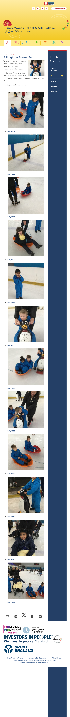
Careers (54, 86)
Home (5, 55)
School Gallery (54, 69)
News (53, 76)
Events (53, 81)
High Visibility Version (15, 658)
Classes (54, 91)
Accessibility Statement (38, 658)
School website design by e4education (34, 662)
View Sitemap (57, 658)
